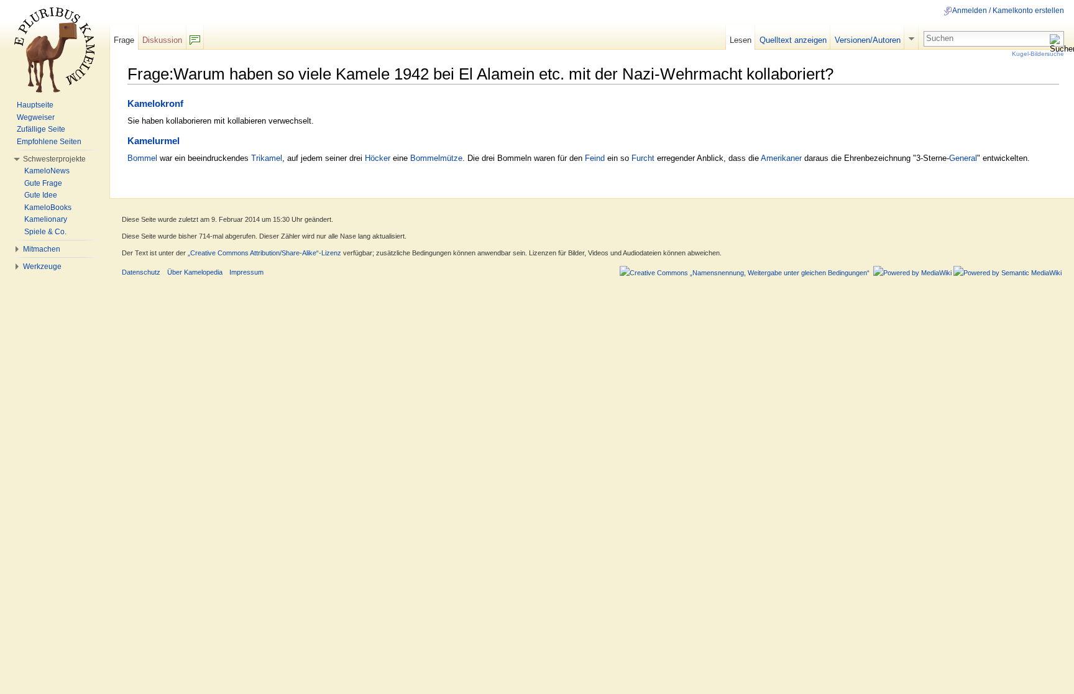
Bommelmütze (436, 158)
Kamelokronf (155, 104)
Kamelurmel (153, 141)
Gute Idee (40, 195)
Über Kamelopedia (195, 272)
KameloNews (47, 171)
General (963, 158)
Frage (124, 40)
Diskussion (162, 40)
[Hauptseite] (54, 49)
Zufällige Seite (41, 129)
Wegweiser (36, 117)
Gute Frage (43, 183)
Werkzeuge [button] (42, 266)
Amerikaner (781, 158)
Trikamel (266, 158)
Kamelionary (45, 219)
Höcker (377, 158)
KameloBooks (47, 207)
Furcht (642, 158)
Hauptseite (35, 105)
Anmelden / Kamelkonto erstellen (1008, 10)
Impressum (246, 272)
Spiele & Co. (45, 231)
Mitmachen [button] (41, 249)
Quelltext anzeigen (793, 40)
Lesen (740, 40)
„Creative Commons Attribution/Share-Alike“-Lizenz (264, 253)
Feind (595, 158)
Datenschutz (141, 272)
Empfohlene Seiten (49, 141)
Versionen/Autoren (868, 40)
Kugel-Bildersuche (1038, 53)
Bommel (142, 158)
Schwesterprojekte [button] (54, 159)
